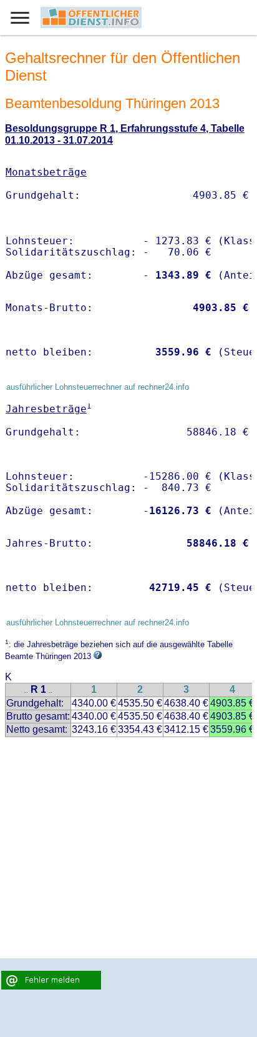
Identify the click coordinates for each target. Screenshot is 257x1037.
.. (26, 690)
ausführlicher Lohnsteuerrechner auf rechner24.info (97, 387)
